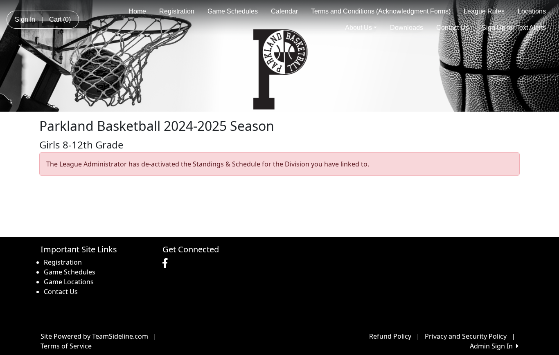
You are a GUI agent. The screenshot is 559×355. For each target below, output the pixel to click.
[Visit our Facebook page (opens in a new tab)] (166, 263)
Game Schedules (232, 11)
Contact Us (452, 27)
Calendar (284, 11)
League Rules (484, 11)
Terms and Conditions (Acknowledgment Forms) (381, 11)
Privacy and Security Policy (466, 336)
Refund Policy (390, 336)
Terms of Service (66, 346)
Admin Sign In (493, 346)
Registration (176, 11)
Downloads (406, 27)
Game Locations (69, 281)
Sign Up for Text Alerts (514, 27)
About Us (358, 27)
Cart (60, 19)
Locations (532, 11)
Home (137, 11)
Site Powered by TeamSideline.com (94, 336)
